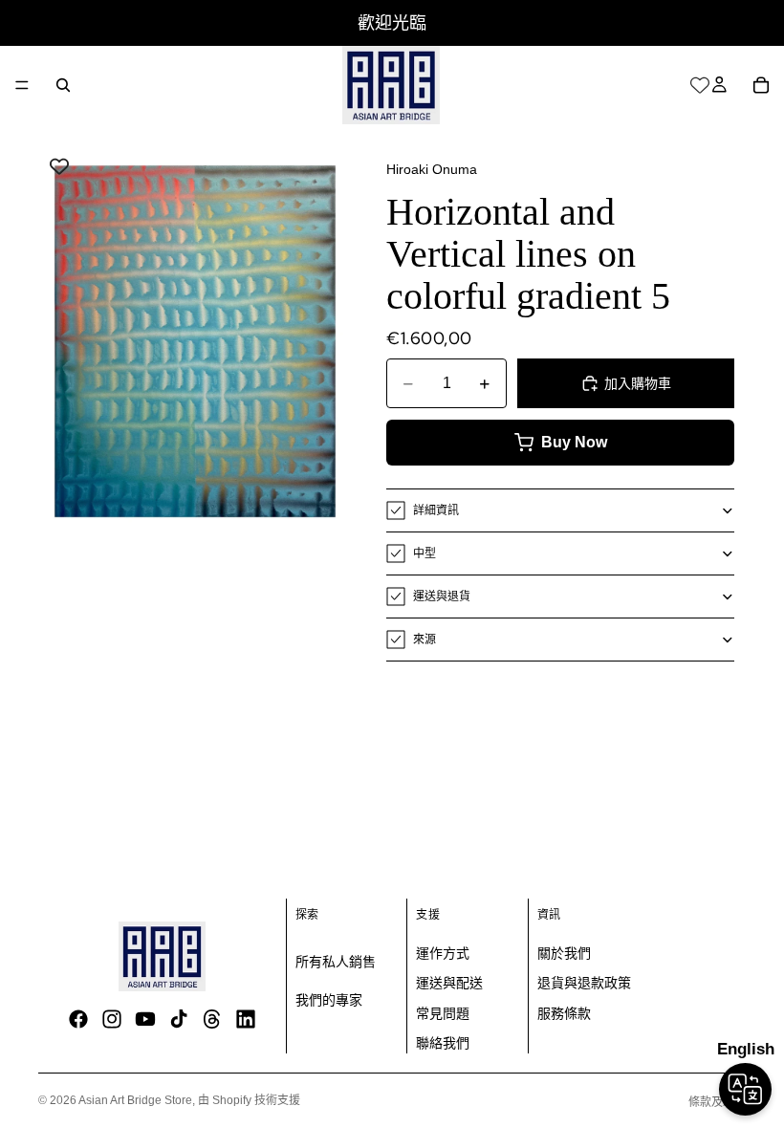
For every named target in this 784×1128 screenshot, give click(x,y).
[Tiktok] (178, 1019)
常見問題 (442, 1013)
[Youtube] (145, 1019)
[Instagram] (111, 1019)
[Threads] (212, 1019)
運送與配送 (449, 982)
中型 (424, 553)
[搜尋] (63, 85)
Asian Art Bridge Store (135, 1100)
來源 (424, 639)
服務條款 (564, 1013)
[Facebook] (78, 1019)
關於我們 (564, 953)
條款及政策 (717, 1102)
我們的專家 (328, 1000)
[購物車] (761, 85)
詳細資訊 (436, 510)
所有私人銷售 (335, 961)
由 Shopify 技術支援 (249, 1100)
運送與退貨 (441, 596)
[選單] (22, 85)
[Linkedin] (245, 1019)
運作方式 (442, 953)
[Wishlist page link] (699, 85)
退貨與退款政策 (584, 982)
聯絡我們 (442, 1043)
